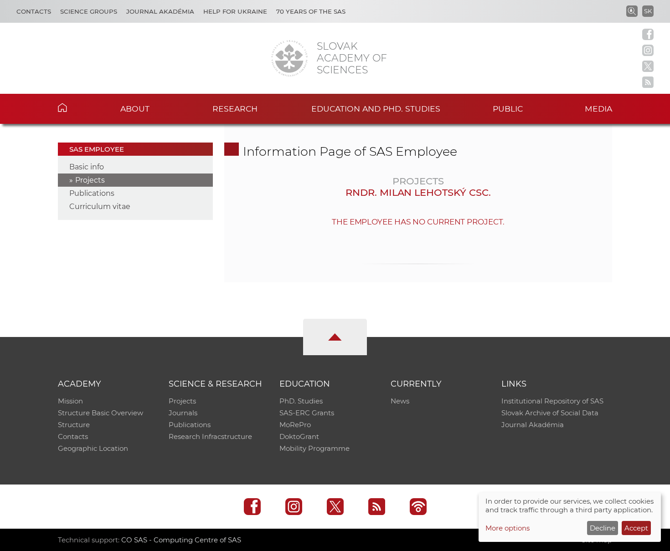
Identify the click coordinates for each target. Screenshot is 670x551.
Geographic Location (93, 448)
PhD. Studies (301, 401)
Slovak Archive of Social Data (549, 412)
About (134, 108)
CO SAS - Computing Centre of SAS (181, 540)
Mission (70, 401)
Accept (636, 528)
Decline (602, 528)
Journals (183, 412)
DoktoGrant (299, 436)
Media (598, 108)
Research (235, 108)
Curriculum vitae (99, 206)
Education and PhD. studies (375, 108)
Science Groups (88, 11)
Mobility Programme (314, 448)
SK (648, 11)
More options (507, 528)
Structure (74, 424)
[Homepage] (289, 58)
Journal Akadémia (160, 11)
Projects (90, 180)
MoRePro (295, 424)
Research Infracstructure (210, 436)
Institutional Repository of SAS (552, 401)
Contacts (33, 11)
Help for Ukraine (235, 11)
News (400, 401)
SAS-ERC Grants (306, 412)
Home (76, 107)
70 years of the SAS (310, 11)
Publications (91, 193)
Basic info (86, 167)
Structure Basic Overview (100, 412)
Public (508, 108)
